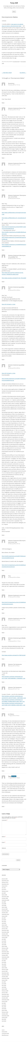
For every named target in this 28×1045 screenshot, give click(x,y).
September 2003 (5, 999)
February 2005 (5, 969)
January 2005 (4, 971)
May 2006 (4, 942)
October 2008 (5, 898)
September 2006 (5, 935)
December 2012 (5, 884)
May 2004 (4, 985)
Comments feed (5, 1033)
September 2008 (5, 900)
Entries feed (4, 1031)
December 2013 (5, 880)
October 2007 (5, 912)
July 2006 (4, 939)
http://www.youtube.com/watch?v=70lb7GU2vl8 (13, 655)
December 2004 (5, 973)
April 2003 (4, 1008)
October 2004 (5, 976)
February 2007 (5, 926)
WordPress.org (5, 1035)
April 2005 (4, 965)
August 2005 (4, 958)
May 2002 (4, 1019)
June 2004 (4, 983)
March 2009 (4, 894)
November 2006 (5, 932)
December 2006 (5, 930)
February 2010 (5, 891)
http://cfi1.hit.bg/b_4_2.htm (8, 304)
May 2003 (4, 1006)
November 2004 (5, 974)
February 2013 (5, 882)
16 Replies (4, 20)
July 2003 (4, 1003)
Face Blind (23, 72)
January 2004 (4, 992)
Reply (3, 102)
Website (4, 848)
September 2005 (5, 957)
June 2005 (4, 962)
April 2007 (4, 923)
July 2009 (4, 893)
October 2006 (5, 933)
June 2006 (4, 941)
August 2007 (4, 916)
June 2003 (4, 1005)
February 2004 (5, 990)
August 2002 (4, 1017)
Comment (5, 820)
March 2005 (4, 967)
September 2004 (5, 978)
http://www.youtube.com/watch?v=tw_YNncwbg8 (14, 278)
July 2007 (4, 917)
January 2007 (4, 928)
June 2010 (4, 889)
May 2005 (4, 964)
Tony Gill (14, 3)
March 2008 (4, 907)
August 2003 (4, 1001)
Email (3, 842)
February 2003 (5, 1012)
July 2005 (4, 960)
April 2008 (4, 905)
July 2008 (4, 901)
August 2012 (4, 885)
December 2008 (5, 896)
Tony (9, 576)
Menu (14, 11)
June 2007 (4, 919)
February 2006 (5, 948)
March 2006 (4, 946)
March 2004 (4, 989)
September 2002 (5, 1015)
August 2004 (4, 980)
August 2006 (4, 937)
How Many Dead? (7, 72)
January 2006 (4, 949)
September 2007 (5, 914)
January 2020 (4, 878)
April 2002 (4, 1021)
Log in (3, 1029)
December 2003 (5, 994)
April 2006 (4, 944)
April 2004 (4, 987)
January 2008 (4, 909)
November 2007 (5, 910)
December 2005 (5, 951)
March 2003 (4, 1010)
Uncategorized (16, 61)
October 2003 (5, 997)
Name (4, 836)
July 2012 (4, 887)
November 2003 (5, 996)
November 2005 (5, 953)
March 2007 (4, 925)
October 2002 (5, 1013)
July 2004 (4, 981)
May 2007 (4, 921)
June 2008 (4, 903)
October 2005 (5, 955)
